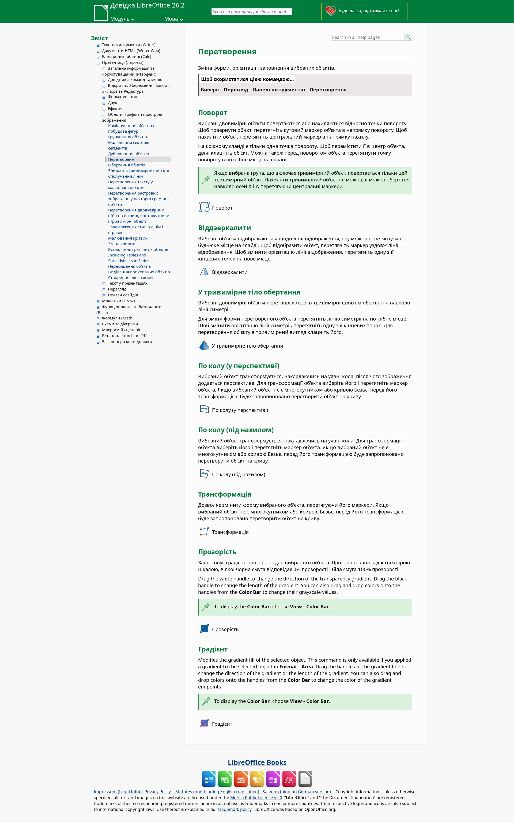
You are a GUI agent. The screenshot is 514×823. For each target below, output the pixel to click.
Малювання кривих (128, 238)
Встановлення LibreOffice (127, 335)
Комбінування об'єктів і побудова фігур (131, 128)
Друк (112, 102)
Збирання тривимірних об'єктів (139, 170)
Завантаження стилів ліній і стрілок (135, 229)
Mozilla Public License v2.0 (256, 797)
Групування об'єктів (127, 136)
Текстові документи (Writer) (129, 44)
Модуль (120, 18)
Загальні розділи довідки (127, 341)
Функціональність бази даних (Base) (128, 309)
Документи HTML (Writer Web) (131, 50)
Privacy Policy (158, 792)
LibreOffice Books (257, 762)
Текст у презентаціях (128, 283)
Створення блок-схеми (130, 277)
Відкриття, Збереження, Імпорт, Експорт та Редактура (136, 88)
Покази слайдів (123, 294)
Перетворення (122, 159)
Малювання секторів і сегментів (130, 145)
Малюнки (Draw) (118, 300)
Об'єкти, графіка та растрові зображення (132, 117)
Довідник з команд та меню (135, 79)
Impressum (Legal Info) (117, 792)
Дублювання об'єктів (128, 153)
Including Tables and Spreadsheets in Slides (128, 257)
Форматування (122, 96)
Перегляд (117, 289)
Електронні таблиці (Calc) (126, 56)
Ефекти (115, 108)
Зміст (99, 38)
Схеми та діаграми (120, 323)
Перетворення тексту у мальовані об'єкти (130, 184)
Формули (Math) (118, 318)
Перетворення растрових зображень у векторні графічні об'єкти (138, 198)
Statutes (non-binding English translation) (217, 792)
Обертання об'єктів (127, 164)
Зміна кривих (121, 243)
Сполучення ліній (125, 176)
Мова (171, 18)
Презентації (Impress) (122, 62)
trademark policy (234, 809)
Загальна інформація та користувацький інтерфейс (129, 71)
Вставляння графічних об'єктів (138, 249)
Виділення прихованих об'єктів (139, 271)
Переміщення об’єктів (129, 266)
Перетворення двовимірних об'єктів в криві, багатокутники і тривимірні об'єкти (138, 215)
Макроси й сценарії (121, 329)
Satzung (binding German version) (297, 792)
